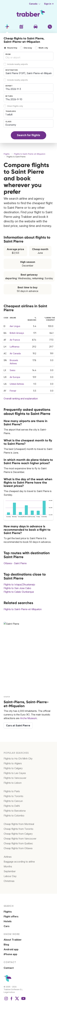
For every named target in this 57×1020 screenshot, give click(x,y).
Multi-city (43, 48)
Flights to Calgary (13, 768)
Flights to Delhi (12, 805)
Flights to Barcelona (15, 810)
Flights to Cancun (13, 800)
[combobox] (28, 56)
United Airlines (17, 384)
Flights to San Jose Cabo (17, 588)
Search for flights (28, 135)
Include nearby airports (17, 64)
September (10, 871)
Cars (6, 926)
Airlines (8, 856)
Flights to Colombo (14, 815)
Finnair (13, 390)
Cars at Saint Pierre (18, 725)
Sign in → (49, 4)
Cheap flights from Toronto (18, 828)
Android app (11, 949)
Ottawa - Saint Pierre (15, 563)
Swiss (12, 370)
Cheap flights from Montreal (19, 824)
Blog (6, 944)
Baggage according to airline (19, 861)
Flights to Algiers (13, 763)
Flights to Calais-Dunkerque (19, 591)
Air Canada (15, 353)
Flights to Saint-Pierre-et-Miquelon (23, 609)
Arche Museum (28, 718)
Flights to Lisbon (13, 782)
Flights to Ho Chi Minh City (18, 758)
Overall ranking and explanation (21, 398)
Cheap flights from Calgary (18, 833)
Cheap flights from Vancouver (20, 838)
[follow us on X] (17, 1000)
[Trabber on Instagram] (6, 1000)
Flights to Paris (12, 791)
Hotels (8, 921)
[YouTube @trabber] (23, 1000)
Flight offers (11, 916)
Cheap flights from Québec (18, 843)
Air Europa (15, 377)
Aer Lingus (15, 326)
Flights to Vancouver (15, 777)
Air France (15, 339)
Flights (8, 911)
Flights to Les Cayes (15, 773)
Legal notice (9, 992)
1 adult (8, 114)
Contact (9, 967)
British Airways (17, 333)
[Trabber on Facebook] (11, 1000)
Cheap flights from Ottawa (18, 848)
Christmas (9, 881)
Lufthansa (14, 346)
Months (8, 866)
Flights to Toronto (13, 796)
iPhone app (10, 954)
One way (28, 48)
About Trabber (13, 939)
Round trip (12, 48)
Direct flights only (15, 106)
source (7, 696)
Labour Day (10, 876)
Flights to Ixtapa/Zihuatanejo (19, 584)
